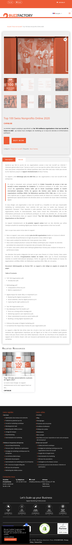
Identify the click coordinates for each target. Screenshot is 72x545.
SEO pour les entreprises (12, 467)
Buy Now (19, 140)
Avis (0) (20, 159)
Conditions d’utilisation (43, 426)
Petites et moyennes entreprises (13, 443)
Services (6, 415)
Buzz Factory (34, 149)
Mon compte (40, 435)
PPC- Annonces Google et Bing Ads (15, 465)
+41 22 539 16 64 (21, 482)
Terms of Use (38, 542)
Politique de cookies (42, 429)
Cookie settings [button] (9, 537)
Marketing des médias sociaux (13, 429)
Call (11, 2)
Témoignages (40, 420)
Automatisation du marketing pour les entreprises (19, 462)
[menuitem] (57, 13)
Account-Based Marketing (12, 445)
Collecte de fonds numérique (46, 445)
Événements (40, 432)
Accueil (9, 26)
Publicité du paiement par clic (13, 420)
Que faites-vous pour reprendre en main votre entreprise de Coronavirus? (52, 439)
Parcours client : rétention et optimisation (17, 448)
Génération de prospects (12, 459)
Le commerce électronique (12, 456)
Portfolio (39, 415)
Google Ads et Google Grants (46, 453)
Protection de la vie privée (44, 423)
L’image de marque (10, 432)
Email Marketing (9, 434)
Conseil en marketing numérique (14, 423)
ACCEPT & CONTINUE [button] (10, 539)
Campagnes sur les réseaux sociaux (48, 462)
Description (9, 159)
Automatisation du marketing (13, 437)
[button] (65, 39)
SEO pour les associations (45, 459)
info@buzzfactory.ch (35, 482)
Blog (38, 418)
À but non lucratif (17, 26)
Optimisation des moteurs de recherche (16, 418)
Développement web (11, 426)
